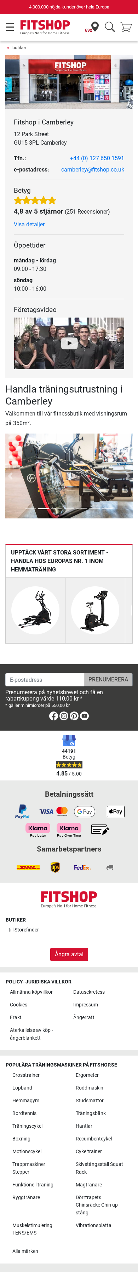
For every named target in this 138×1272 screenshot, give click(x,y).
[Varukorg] (128, 27)
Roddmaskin (89, 1088)
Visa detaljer (29, 224)
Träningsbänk (91, 1113)
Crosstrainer (26, 1075)
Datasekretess (89, 992)
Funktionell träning (32, 1185)
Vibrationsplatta (93, 1225)
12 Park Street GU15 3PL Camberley (40, 138)
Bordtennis (24, 1113)
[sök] (110, 27)
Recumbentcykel (94, 1139)
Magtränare (89, 1185)
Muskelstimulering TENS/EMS (32, 1229)
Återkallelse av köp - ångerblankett (31, 1034)
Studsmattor (90, 1101)
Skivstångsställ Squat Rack (99, 1168)
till (23, 930)
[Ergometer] (95, 609)
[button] (10, 476)
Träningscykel (27, 1126)
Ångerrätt (83, 1018)
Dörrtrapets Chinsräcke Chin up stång (97, 1205)
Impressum (85, 1005)
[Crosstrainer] (35, 609)
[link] (53, 717)
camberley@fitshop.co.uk (92, 169)
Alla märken (25, 1251)
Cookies (18, 1005)
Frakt (16, 1018)
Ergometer (87, 1075)
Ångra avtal (69, 954)
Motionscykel (26, 1152)
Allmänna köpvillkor (31, 992)
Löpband (22, 1088)
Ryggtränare (26, 1198)
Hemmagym (25, 1101)
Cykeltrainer (89, 1152)
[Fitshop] (45, 27)
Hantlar (84, 1126)
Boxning (21, 1139)
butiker (19, 47)
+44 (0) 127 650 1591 (97, 158)
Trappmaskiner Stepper (28, 1168)
